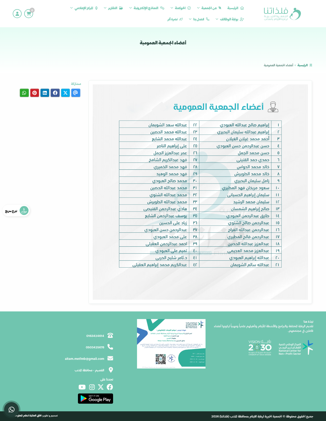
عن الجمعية (209, 8)
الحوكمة (180, 8)
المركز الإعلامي (84, 8)
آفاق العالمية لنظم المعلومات (27, 415)
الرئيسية (232, 8)
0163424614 (95, 335)
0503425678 (95, 347)
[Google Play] (95, 398)
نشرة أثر (173, 19)
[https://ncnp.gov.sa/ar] (295, 347)
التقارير (112, 8)
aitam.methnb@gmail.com (84, 358)
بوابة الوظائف (229, 19)
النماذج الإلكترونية (146, 8)
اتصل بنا (198, 19)
